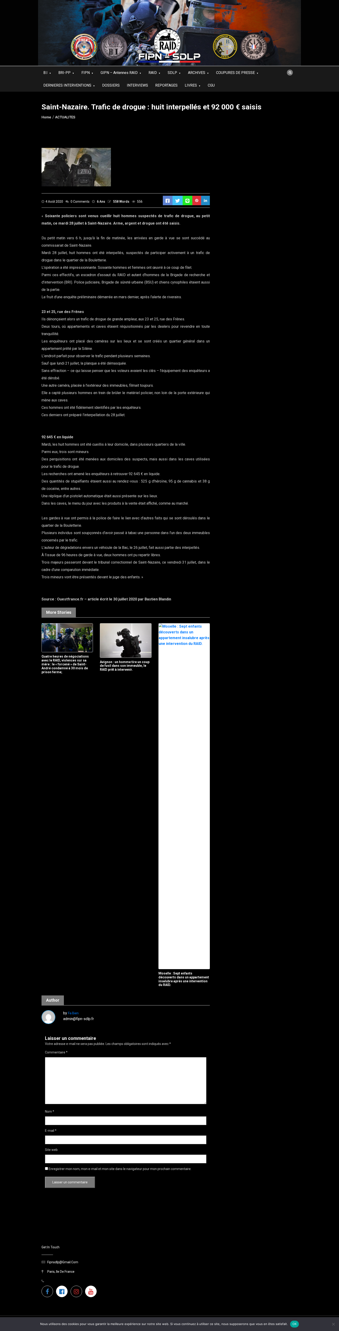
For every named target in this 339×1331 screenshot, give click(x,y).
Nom (49, 1111)
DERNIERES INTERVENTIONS (67, 85)
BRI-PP (64, 72)
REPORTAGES (166, 85)
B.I (45, 72)
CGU (211, 85)
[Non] (333, 1324)
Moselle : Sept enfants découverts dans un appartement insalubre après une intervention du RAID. (183, 979)
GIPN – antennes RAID (119, 72)
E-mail (50, 1130)
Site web (51, 1150)
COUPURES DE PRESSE (235, 72)
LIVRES (191, 85)
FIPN (85, 72)
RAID (153, 72)
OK (294, 1324)
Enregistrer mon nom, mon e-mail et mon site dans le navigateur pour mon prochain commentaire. (120, 1169)
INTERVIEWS (137, 85)
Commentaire (56, 1052)
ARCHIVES (196, 72)
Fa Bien (73, 1013)
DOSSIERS (111, 85)
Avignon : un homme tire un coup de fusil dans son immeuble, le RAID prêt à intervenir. (124, 666)
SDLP (172, 72)
